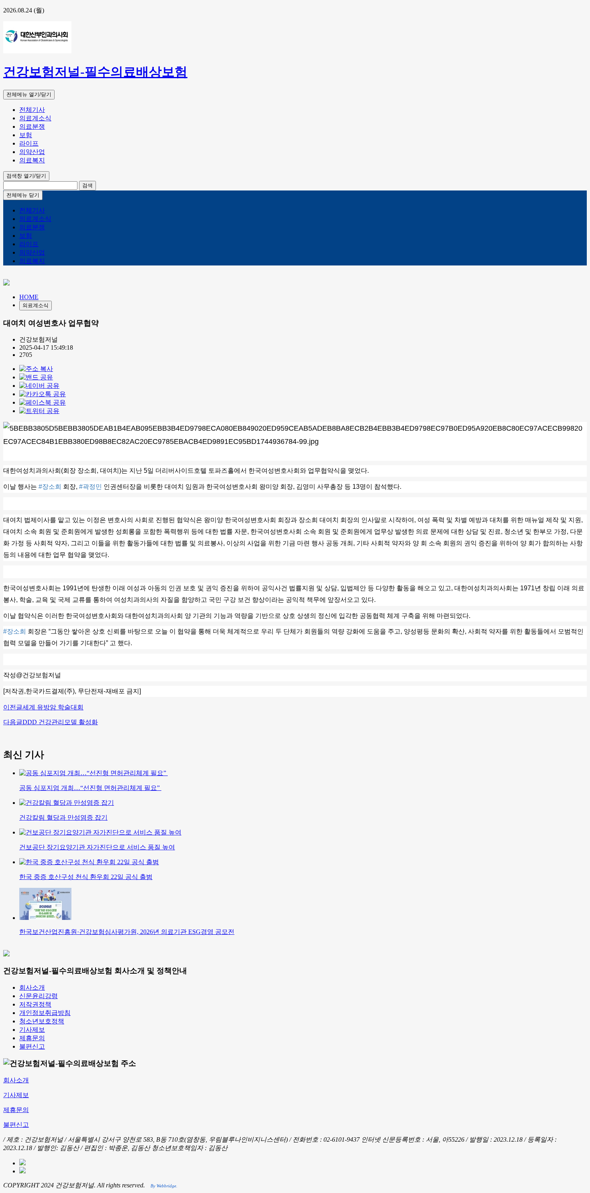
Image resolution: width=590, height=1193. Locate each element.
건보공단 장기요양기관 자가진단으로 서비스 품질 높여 (97, 847)
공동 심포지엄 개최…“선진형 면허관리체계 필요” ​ (90, 787)
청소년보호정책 (41, 1021)
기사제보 (32, 1029)
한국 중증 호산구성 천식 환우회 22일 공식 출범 (86, 876)
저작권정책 (35, 1004)
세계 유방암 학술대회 (43, 707)
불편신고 (32, 1046)
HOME (29, 297)
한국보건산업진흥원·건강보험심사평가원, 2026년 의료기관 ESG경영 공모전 (126, 931)
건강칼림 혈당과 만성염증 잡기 (63, 817)
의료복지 (32, 160)
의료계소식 (35, 118)
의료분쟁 (32, 126)
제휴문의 (32, 1038)
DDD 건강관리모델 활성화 (50, 722)
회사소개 (32, 987)
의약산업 (32, 151)
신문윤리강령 (38, 995)
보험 (25, 135)
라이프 (29, 143)
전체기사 (32, 109)
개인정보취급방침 (45, 1012)
